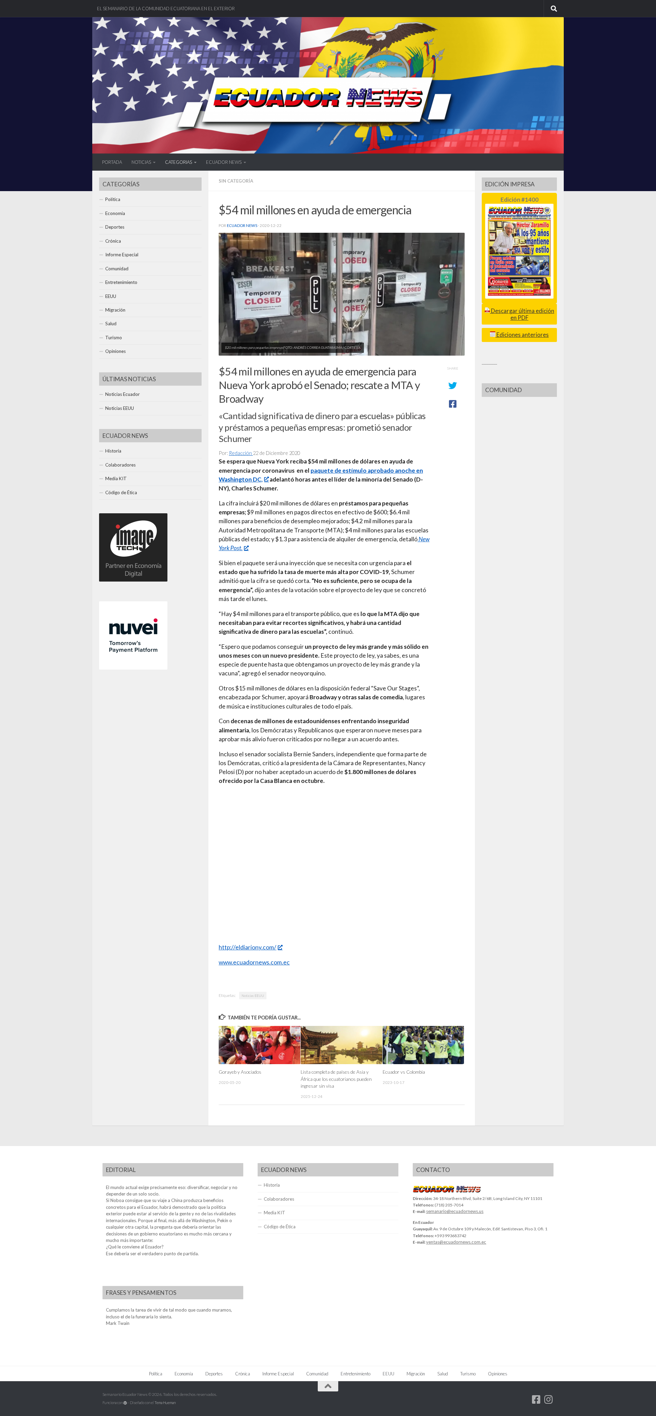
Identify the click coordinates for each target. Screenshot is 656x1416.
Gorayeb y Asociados (240, 1072)
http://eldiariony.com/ (247, 947)
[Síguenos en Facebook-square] (536, 1399)
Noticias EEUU (253, 995)
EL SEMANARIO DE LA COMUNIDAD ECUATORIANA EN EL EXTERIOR (166, 8)
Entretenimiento (121, 282)
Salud (111, 323)
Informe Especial (121, 254)
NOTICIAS (141, 162)
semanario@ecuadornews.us (454, 1211)
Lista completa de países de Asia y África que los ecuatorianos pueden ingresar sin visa (336, 1079)
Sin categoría (236, 181)
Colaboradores (120, 465)
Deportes (114, 227)
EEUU (110, 296)
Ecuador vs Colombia (404, 1072)
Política (112, 199)
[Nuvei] (133, 668)
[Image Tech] (133, 580)
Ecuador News (242, 225)
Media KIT (116, 478)
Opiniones (115, 351)
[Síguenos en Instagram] (549, 1399)
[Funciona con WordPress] (125, 1403)
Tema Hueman (165, 1402)
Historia (113, 451)
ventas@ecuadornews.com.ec (456, 1242)
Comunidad (116, 268)
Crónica (113, 241)
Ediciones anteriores (522, 334)
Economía (115, 213)
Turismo (113, 337)
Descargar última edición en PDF (522, 314)
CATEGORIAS (178, 162)
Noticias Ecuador (122, 394)
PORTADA (112, 162)
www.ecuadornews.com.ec (254, 962)
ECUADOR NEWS (224, 162)
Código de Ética (121, 492)
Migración (115, 310)
